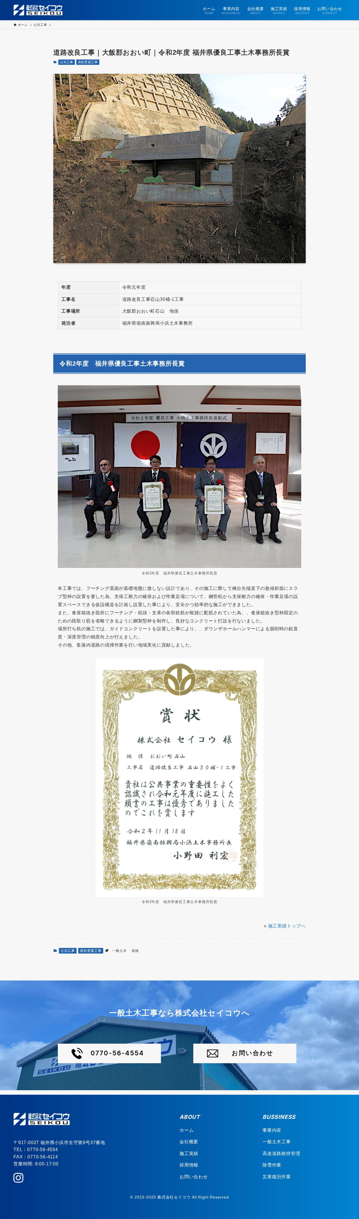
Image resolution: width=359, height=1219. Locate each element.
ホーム (187, 1130)
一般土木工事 (277, 1141)
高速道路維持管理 (281, 1153)
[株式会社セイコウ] (38, 10)
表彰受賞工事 (88, 62)
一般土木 (119, 951)
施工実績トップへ (287, 926)
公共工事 (66, 62)
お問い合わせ (194, 1176)
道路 (135, 951)
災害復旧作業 (277, 1176)
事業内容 (272, 1130)
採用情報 (189, 1165)
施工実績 (189, 1153)
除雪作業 (272, 1165)
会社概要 (189, 1141)
